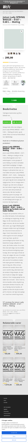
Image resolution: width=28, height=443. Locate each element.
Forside (5, 398)
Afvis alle (14, 440)
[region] (14, 430)
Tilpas (14, 436)
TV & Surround (7, 413)
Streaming (6, 411)
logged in (11, 313)
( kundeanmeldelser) (13, 62)
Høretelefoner (7, 415)
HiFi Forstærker (7, 407)
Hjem (4, 11)
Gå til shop (9, 137)
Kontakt (5, 402)
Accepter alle (14, 432)
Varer (5, 400)
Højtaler (5, 409)
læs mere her (11, 78)
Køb (15, 100)
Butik (7, 11)
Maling (10, 11)
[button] (21, 31)
